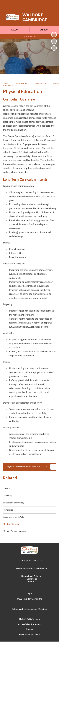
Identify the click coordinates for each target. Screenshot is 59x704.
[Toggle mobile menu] (53, 4)
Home (5, 83)
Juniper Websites (38, 609)
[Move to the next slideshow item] (54, 41)
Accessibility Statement (29, 624)
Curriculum (40, 83)
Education (21, 83)
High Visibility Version (29, 619)
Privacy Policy (25, 634)
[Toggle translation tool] (37, 4)
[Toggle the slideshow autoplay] (54, 34)
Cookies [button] (36, 634)
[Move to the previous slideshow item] (54, 48)
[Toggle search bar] (45, 4)
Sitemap (29, 629)
